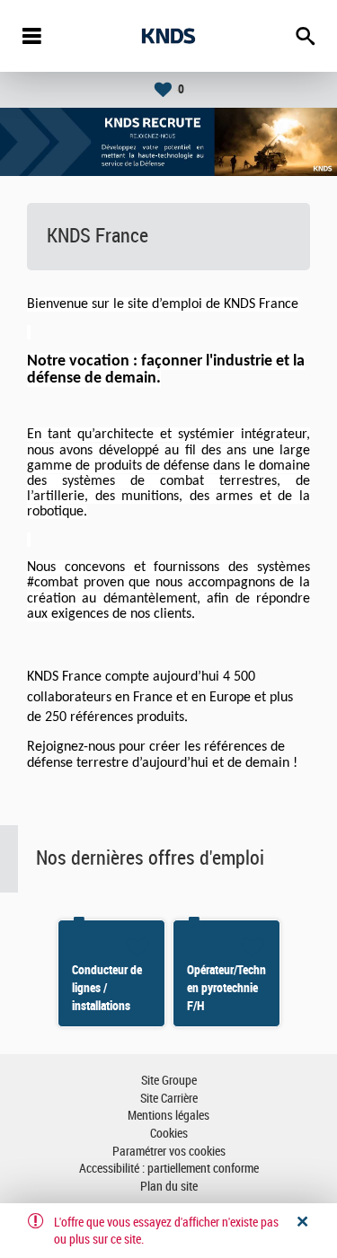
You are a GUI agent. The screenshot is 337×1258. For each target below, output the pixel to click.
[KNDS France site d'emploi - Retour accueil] (168, 35)
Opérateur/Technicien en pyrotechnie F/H (237, 988)
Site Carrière (169, 1098)
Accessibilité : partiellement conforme (169, 1168)
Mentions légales (168, 1115)
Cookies (169, 1133)
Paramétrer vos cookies (169, 1151)
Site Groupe (169, 1080)
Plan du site (169, 1186)
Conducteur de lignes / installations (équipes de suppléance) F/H (111, 1006)
